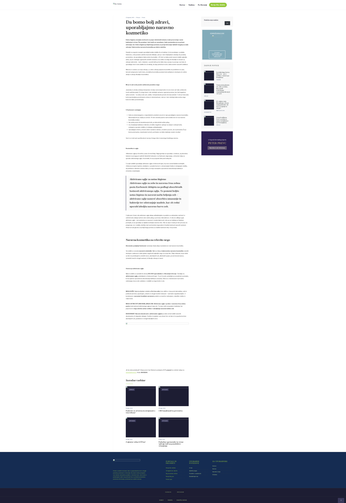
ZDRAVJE (131, 389)
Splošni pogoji (193, 470)
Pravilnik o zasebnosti (195, 473)
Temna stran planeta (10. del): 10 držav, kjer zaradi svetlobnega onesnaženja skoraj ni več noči (223, 89)
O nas (190, 468)
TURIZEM (218, 79)
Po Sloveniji (202, 5)
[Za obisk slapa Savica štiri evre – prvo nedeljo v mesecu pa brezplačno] (209, 76)
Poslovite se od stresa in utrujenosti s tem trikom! (140, 412)
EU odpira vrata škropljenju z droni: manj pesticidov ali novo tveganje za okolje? (222, 104)
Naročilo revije (216, 471)
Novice (182, 5)
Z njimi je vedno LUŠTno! (136, 442)
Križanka (214, 474)
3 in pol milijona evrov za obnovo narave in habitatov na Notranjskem (222, 120)
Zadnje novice (211, 66)
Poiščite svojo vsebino (211, 20)
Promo (143, 17)
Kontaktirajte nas (193, 476)
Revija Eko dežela (218, 5)
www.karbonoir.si (131, 372)
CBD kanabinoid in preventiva (170, 411)
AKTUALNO (165, 389)
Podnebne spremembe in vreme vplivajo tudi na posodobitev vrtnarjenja (171, 444)
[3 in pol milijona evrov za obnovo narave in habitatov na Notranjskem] (209, 121)
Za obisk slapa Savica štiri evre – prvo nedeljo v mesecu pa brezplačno (222, 74)
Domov (214, 466)
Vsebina (191, 5)
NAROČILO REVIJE (182, 500)
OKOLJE (206, 96)
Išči (227, 23)
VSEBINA (170, 500)
